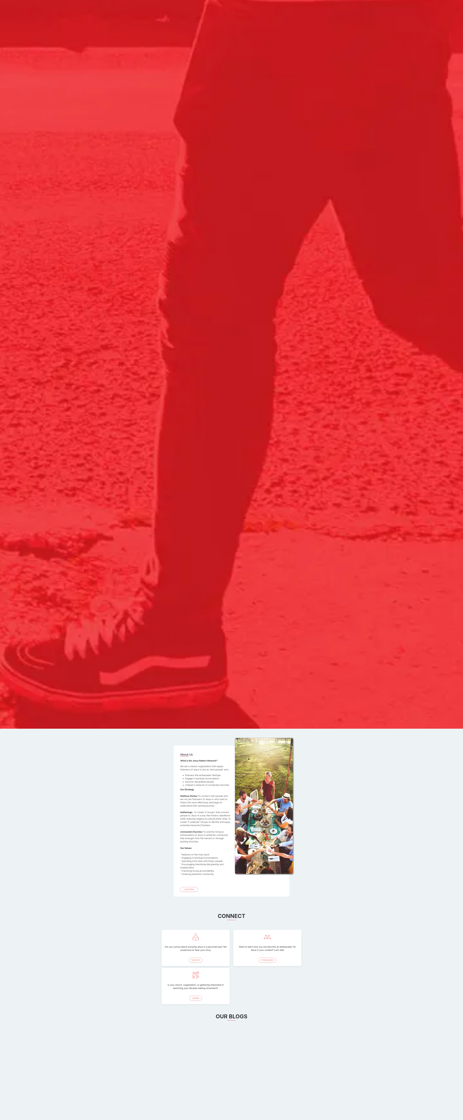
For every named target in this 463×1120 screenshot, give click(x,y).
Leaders (195, 1025)
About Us (181, 17)
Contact (198, 17)
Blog (165, 17)
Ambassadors (267, 987)
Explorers (195, 987)
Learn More (189, 916)
